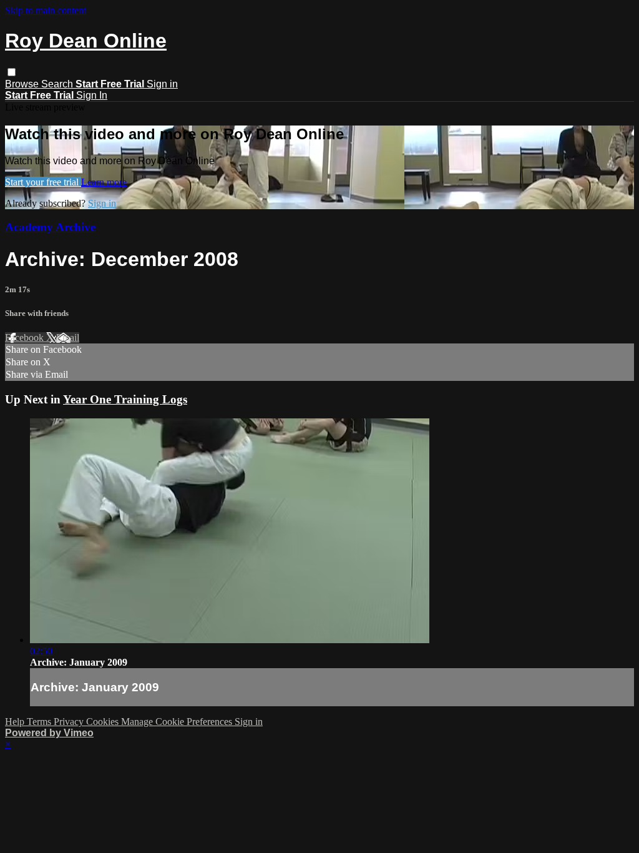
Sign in (162, 84)
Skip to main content (45, 10)
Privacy (70, 721)
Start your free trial (43, 182)
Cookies (103, 721)
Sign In (91, 95)
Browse (23, 84)
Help (16, 721)
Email (67, 337)
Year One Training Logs (125, 399)
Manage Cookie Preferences (178, 721)
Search (58, 84)
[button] (11, 72)
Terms (40, 721)
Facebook (25, 337)
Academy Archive (50, 227)
